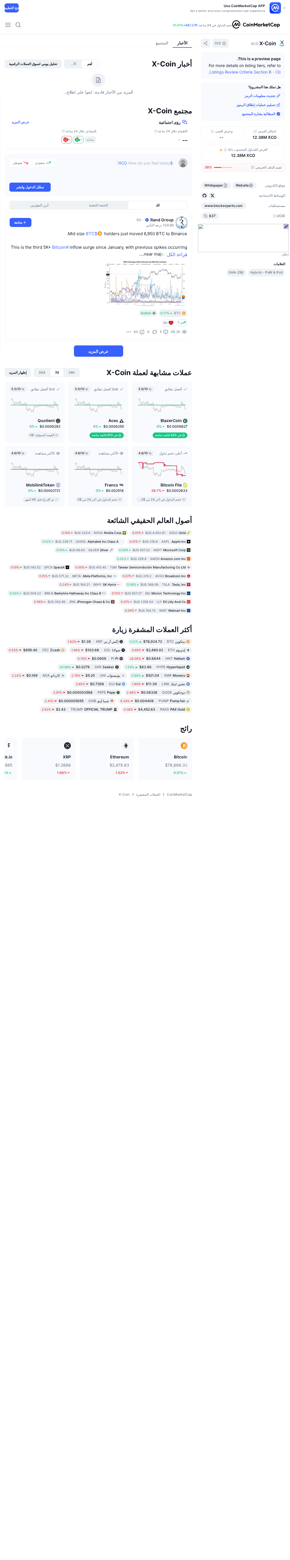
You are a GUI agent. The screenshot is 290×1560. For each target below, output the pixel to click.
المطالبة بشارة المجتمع (258, 114)
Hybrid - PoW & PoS (266, 272)
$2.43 (77, 709)
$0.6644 (157, 658)
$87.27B (191, 25)
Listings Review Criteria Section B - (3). (244, 72)
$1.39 (93, 641)
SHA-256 (236, 272)
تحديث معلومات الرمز (260, 96)
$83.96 (155, 667)
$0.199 (36, 675)
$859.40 (34, 650)
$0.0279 (86, 667)
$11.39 (158, 684)
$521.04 (158, 675)
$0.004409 (152, 701)
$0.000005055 (77, 701)
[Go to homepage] (256, 24)
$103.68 (95, 650)
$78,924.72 (157, 641)
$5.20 (95, 675)
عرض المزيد (20, 122)
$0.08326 (156, 692)
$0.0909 (98, 658)
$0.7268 (98, 684)
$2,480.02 (158, 650)
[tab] (89, 64)
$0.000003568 (84, 692)
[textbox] (114, 170)
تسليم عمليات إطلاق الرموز (255, 105)
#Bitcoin (60, 247)
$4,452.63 (154, 709)
